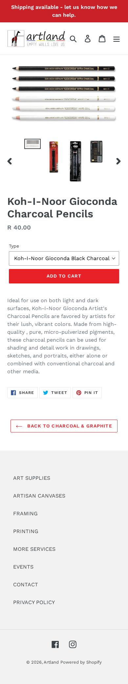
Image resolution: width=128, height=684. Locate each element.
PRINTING (25, 531)
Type (14, 246)
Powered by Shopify (81, 662)
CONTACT (25, 584)
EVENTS (23, 567)
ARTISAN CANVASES (39, 496)
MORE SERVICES (34, 549)
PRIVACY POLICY (34, 602)
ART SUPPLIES (31, 478)
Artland (51, 662)
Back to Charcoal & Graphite (69, 425)
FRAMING (25, 513)
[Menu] (116, 38)
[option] (32, 146)
